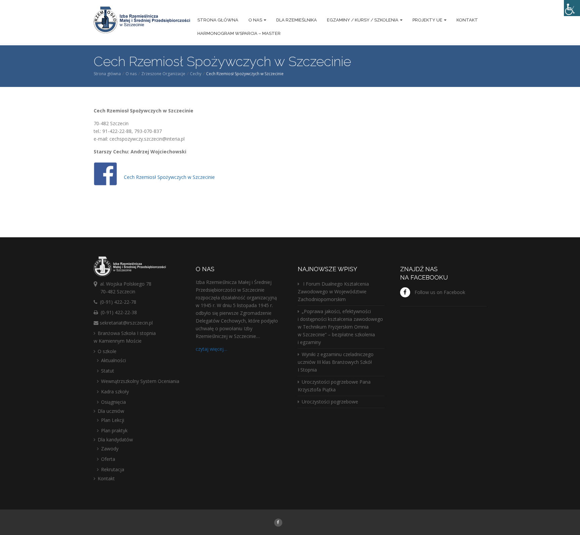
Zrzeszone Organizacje (163, 74)
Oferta (108, 459)
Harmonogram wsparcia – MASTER (239, 33)
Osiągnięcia (113, 402)
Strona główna (217, 19)
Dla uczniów (111, 411)
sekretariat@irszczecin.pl (126, 323)
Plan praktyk (114, 430)
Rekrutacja (112, 469)
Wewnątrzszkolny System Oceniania (140, 381)
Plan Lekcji (112, 420)
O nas (255, 19)
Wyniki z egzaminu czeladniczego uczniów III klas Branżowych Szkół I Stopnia (336, 362)
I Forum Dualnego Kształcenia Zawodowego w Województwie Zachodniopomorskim (333, 291)
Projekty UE (427, 19)
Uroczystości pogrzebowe (330, 401)
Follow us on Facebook (440, 292)
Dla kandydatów (115, 439)
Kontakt (467, 19)
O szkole (107, 351)
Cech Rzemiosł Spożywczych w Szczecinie (169, 177)
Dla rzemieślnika (296, 19)
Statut (107, 371)
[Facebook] (278, 522)
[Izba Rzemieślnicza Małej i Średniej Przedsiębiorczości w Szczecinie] (142, 20)
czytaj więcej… (211, 349)
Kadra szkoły (115, 391)
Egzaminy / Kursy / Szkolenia (362, 19)
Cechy (195, 74)
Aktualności (113, 360)
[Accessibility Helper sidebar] (572, 8)
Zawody (109, 448)
